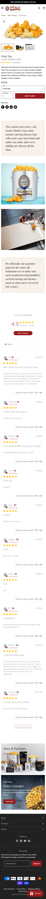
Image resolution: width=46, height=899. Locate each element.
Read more (33, 384)
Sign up (36, 863)
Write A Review (23, 333)
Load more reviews (23, 727)
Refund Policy (23, 891)
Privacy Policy (21, 889)
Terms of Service (8, 889)
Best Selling (12, 15)
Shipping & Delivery (34, 889)
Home (3, 15)
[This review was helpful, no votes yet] (36, 392)
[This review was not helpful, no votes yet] (40, 392)
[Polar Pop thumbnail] (7, 47)
